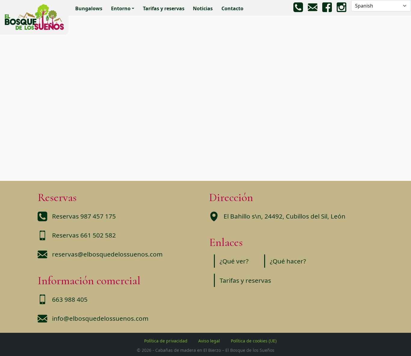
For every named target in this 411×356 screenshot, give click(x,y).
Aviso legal (209, 341)
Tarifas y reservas (163, 8)
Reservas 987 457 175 (84, 216)
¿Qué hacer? (288, 261)
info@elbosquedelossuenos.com (100, 318)
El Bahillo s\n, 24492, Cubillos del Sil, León (284, 216)
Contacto (232, 8)
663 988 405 (70, 299)
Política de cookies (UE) (254, 341)
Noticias (203, 8)
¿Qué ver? (234, 261)
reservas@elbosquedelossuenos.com (107, 254)
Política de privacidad (165, 341)
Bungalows (88, 8)
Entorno (121, 8)
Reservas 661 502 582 (84, 235)
